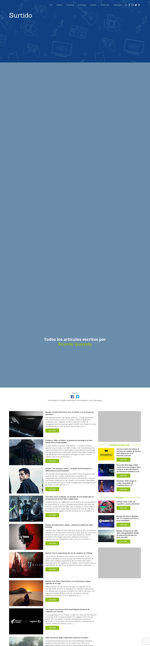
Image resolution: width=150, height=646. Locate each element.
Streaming (70, 5)
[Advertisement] (119, 426)
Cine (50, 5)
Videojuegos (117, 5)
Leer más (52, 431)
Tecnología (82, 5)
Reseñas (93, 5)
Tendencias (105, 5)
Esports (59, 5)
